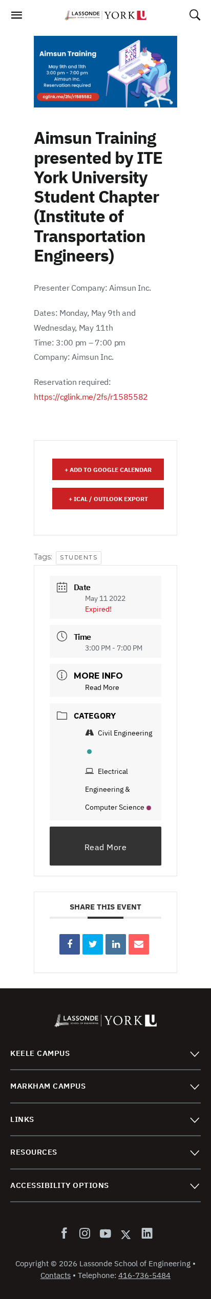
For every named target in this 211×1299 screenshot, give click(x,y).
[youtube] (105, 1234)
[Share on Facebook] (69, 944)
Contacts (55, 1275)
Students (78, 557)
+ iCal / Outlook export (108, 499)
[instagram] (84, 1234)
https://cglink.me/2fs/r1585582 (91, 397)
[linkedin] (145, 1234)
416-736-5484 (144, 1275)
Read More (102, 687)
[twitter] (126, 1234)
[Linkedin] (116, 944)
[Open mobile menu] (16, 18)
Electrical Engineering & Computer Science (114, 789)
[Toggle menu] (194, 1053)
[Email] (139, 944)
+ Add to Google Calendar (108, 469)
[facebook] (66, 1234)
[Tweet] (92, 944)
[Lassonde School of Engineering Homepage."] (105, 15)
